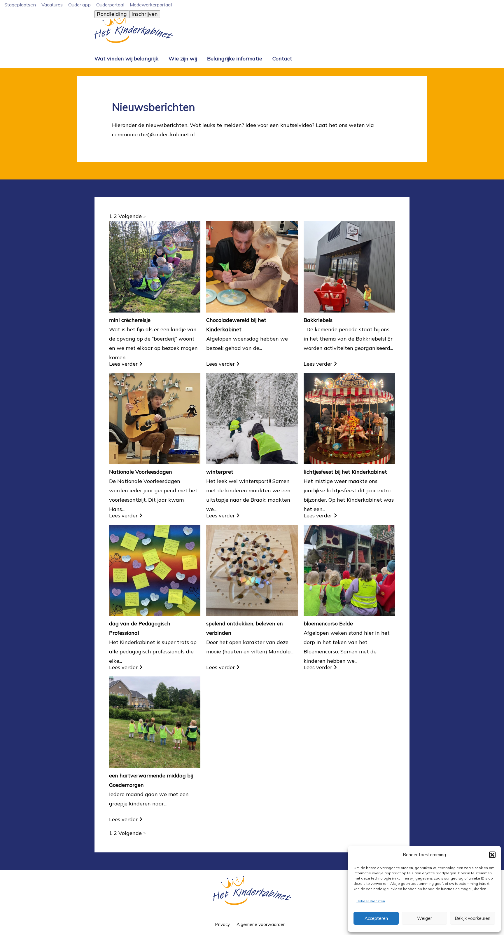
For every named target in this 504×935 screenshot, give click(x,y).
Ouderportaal (110, 5)
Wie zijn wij (183, 58)
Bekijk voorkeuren (472, 918)
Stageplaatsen (20, 5)
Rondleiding (112, 14)
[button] (492, 855)
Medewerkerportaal (151, 5)
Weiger (424, 918)
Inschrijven (145, 14)
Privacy (222, 924)
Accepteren (376, 918)
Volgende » (132, 216)
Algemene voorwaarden (261, 924)
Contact (282, 58)
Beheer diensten (370, 901)
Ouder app (79, 5)
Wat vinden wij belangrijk (126, 58)
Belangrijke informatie (234, 58)
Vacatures (52, 5)
